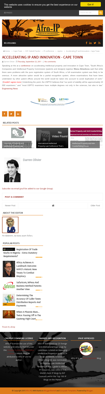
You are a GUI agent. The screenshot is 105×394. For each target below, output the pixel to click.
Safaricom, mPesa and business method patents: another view (29, 286)
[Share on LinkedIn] (18, 114)
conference (25, 66)
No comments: (50, 61)
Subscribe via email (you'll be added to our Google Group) (27, 188)
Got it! (91, 4)
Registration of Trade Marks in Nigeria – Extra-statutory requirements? (20, 253)
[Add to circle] (90, 43)
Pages (9, 12)
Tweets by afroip (8, 326)
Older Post (95, 205)
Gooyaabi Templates (68, 390)
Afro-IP (28, 390)
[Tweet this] (11, 114)
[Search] (100, 12)
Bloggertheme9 (50, 390)
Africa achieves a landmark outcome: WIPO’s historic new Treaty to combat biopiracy (26, 269)
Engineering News (10, 88)
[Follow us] (95, 43)
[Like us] (86, 43)
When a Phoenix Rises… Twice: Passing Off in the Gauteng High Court (28, 315)
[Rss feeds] (99, 43)
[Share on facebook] (4, 114)
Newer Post (10, 205)
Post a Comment (14, 196)
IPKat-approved (89, 358)
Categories (11, 43)
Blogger (90, 390)
